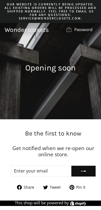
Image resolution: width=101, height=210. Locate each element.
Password (83, 29)
